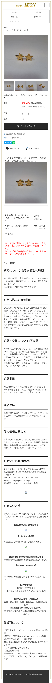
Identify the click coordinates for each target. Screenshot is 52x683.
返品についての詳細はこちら (15, 134)
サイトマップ (14, 21)
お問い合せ (14, 17)
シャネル (8, 30)
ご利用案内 (37, 12)
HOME (14, 12)
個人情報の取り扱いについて (14, 674)
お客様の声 (37, 17)
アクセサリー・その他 (21, 30)
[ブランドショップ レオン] (26, 7)
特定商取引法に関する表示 (34, 674)
